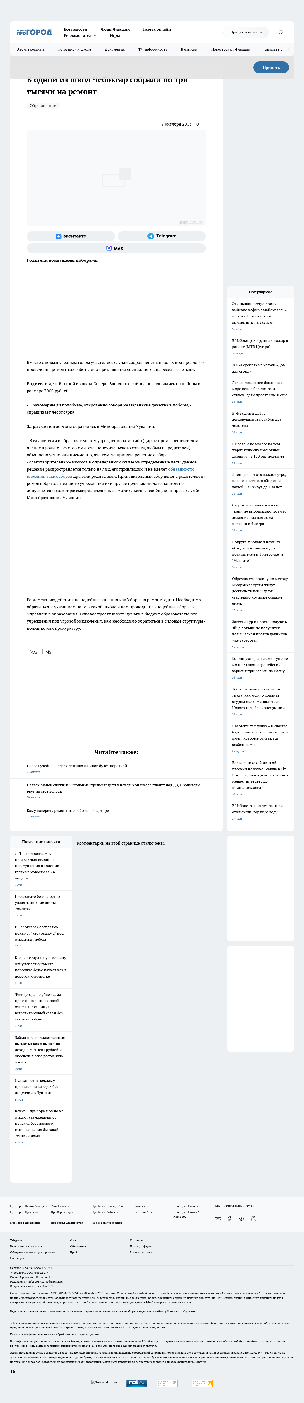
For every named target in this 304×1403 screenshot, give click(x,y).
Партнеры (17, 1258)
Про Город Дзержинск (25, 1222)
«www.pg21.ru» (43, 1268)
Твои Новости (60, 1206)
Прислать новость (246, 32)
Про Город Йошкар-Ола (108, 1206)
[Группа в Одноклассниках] (230, 1218)
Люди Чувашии (115, 29)
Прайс (74, 1252)
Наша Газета (141, 1206)
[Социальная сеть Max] (116, 248)
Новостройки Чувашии (231, 49)
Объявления (78, 1246)
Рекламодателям (80, 35)
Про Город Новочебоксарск (28, 1206)
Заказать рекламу (279, 49)
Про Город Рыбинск (105, 1212)
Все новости (75, 29)
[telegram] (50, 651)
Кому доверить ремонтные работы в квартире (68, 813)
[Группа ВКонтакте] (71, 236)
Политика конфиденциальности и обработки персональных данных (55, 1334)
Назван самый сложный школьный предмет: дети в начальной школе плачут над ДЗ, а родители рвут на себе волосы (113, 791)
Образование (43, 105)
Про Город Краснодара (107, 1222)
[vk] (34, 651)
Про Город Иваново (186, 1206)
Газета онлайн (157, 29)
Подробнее (157, 1327)
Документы (115, 49)
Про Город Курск (62, 1212)
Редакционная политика (26, 1246)
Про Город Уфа (142, 1212)
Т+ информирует (152, 49)
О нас (73, 1240)
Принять (271, 67)
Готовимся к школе (74, 49)
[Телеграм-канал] (162, 236)
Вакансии (189, 49)
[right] (288, 49)
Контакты (136, 1240)
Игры (115, 35)
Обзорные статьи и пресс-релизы (32, 1252)
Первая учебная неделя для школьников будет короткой (77, 768)
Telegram (16, 1240)
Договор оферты (141, 1246)
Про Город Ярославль (24, 1212)
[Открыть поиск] (280, 32)
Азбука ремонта (31, 49)
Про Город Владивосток (67, 1222)
